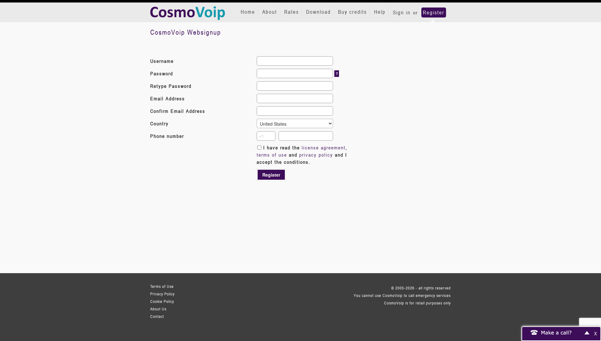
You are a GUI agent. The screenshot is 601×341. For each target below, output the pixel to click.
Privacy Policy (162, 293)
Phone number (167, 136)
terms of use (272, 155)
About (269, 11)
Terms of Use (162, 286)
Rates (291, 11)
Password (161, 73)
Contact (157, 316)
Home (248, 11)
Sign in (402, 12)
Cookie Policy (162, 301)
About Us (158, 308)
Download (318, 11)
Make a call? (556, 332)
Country (159, 123)
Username (162, 61)
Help (380, 11)
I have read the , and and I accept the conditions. (302, 154)
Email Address (167, 98)
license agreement (324, 147)
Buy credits (352, 11)
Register (433, 12)
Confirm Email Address (177, 111)
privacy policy (316, 155)
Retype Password (171, 86)
